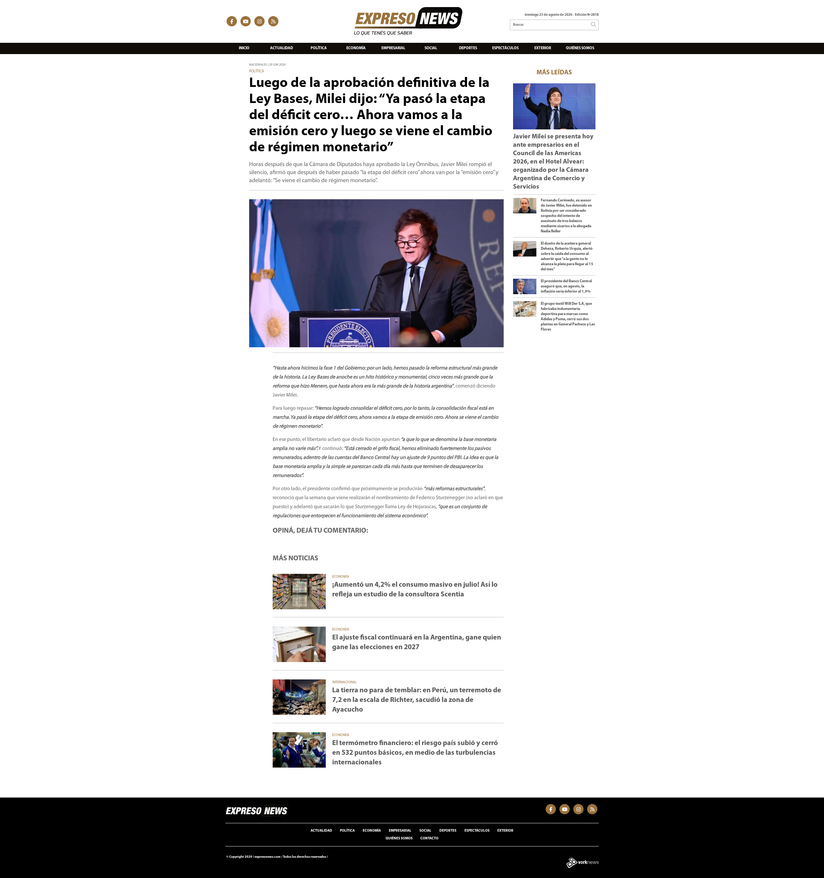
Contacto (429, 838)
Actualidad (281, 48)
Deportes (468, 48)
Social (431, 48)
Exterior (542, 48)
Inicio (244, 48)
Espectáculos (505, 48)
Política (319, 48)
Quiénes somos (580, 48)
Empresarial (393, 48)
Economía (356, 48)
